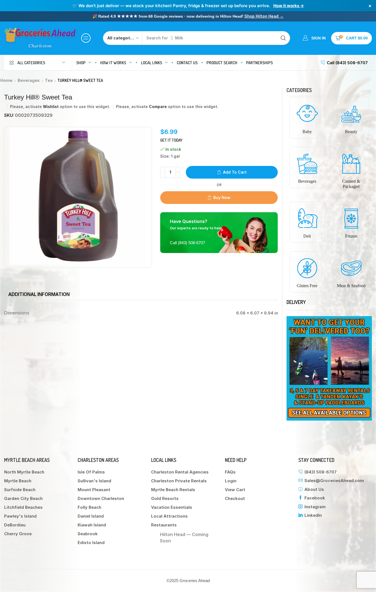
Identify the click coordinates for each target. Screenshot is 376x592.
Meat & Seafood (351, 285)
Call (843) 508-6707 (347, 62)
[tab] (39, 294)
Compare (158, 106)
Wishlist (51, 106)
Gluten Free (307, 285)
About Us (314, 489)
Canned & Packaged (351, 184)
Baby (307, 131)
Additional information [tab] (39, 294)
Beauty (351, 131)
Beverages (29, 80)
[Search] (283, 38)
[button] (86, 38)
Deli (307, 236)
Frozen (351, 236)
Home (6, 80)
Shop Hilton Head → (264, 16)
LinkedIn (313, 515)
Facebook (314, 497)
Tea (49, 80)
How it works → (288, 5)
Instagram (315, 506)
